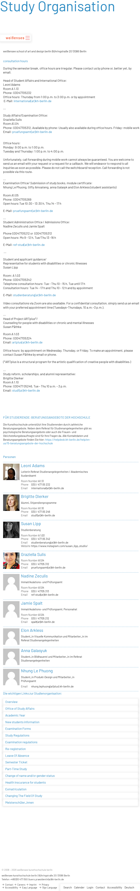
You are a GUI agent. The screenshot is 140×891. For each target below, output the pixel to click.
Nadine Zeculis (34, 575)
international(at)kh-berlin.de (32, 101)
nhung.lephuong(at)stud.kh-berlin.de (52, 686)
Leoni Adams (33, 465)
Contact (100, 887)
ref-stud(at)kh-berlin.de (44, 594)
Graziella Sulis (33, 554)
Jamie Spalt (31, 603)
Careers (21, 884)
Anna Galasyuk (34, 650)
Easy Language (29, 887)
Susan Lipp (31, 523)
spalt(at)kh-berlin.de (43, 621)
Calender (79, 887)
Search (67, 887)
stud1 (15, 390)
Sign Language (49, 887)
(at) (26, 244)
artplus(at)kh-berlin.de (27, 342)
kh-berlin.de (36, 244)
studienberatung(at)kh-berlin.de (49, 542)
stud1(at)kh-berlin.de (43, 515)
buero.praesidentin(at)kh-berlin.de (46, 879)
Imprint (33, 884)
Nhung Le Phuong (37, 670)
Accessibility (114, 887)
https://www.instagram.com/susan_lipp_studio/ (59, 546)
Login (90, 887)
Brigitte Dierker (34, 496)
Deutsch (129, 887)
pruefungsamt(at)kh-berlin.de (32, 132)
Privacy (45, 884)
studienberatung (24, 295)
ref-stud (18, 244)
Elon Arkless (32, 630)
